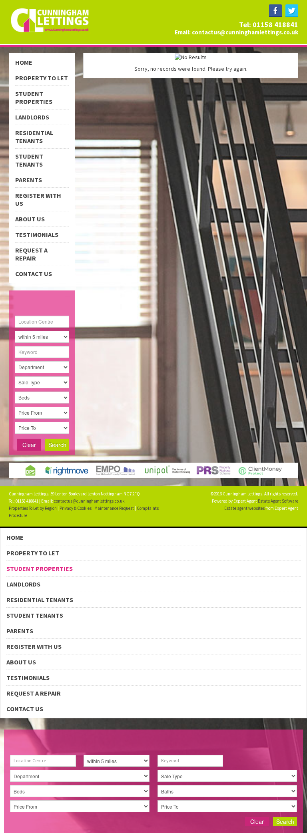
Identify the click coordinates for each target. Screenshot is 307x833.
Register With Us (38, 199)
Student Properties (33, 97)
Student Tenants (29, 160)
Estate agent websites (244, 508)
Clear (29, 445)
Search (57, 445)
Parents (28, 180)
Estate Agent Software (278, 501)
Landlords (32, 117)
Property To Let (41, 78)
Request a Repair (31, 254)
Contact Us (33, 274)
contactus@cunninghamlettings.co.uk (245, 32)
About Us (30, 219)
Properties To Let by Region (33, 508)
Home (23, 62)
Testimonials (36, 235)
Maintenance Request (114, 508)
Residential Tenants (34, 137)
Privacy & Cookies (76, 508)
